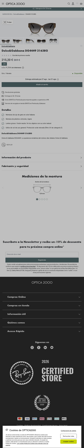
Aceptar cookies (68, 441)
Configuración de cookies (68, 431)
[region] (42, 437)
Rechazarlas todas (68, 436)
